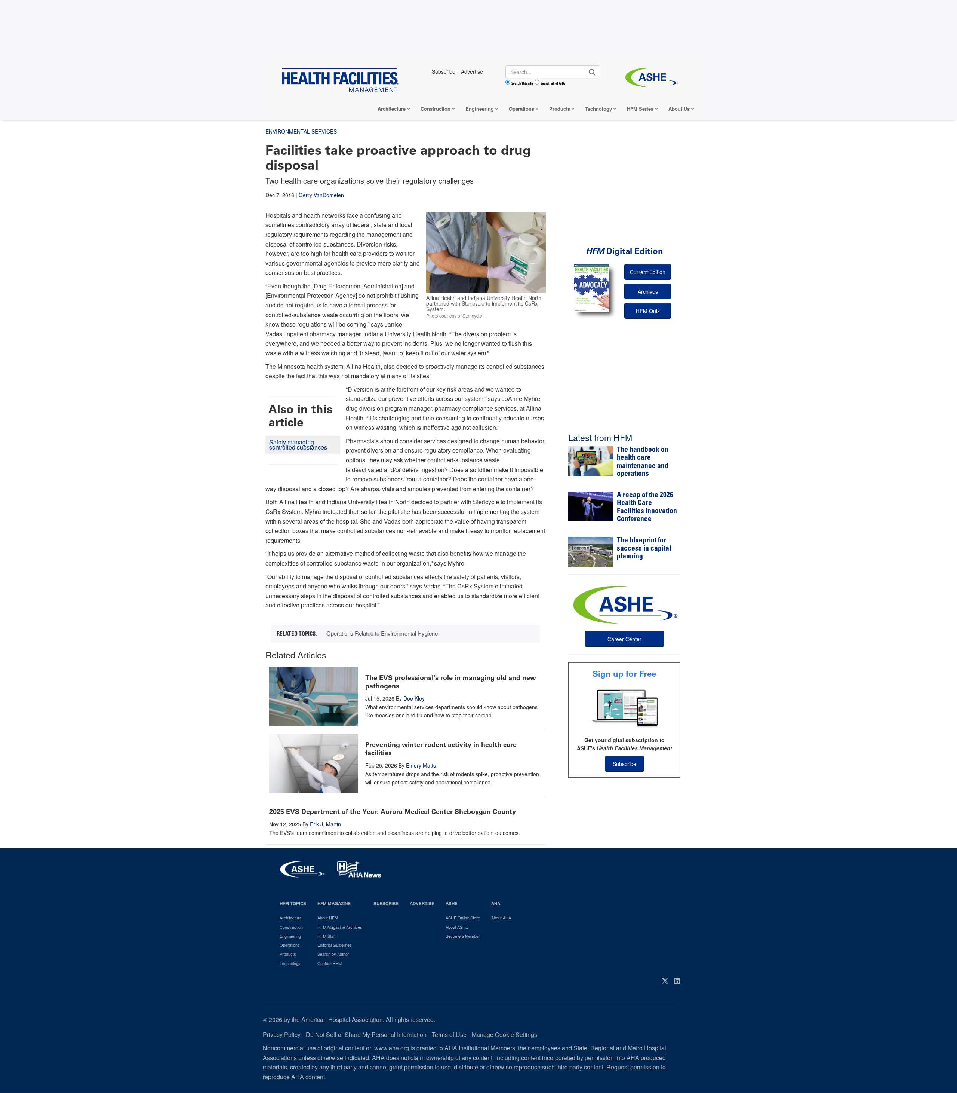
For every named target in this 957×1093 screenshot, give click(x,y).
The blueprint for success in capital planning (644, 548)
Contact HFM (329, 963)
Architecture (392, 108)
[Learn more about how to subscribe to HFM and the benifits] (624, 708)
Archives (648, 291)
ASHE (452, 903)
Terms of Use (449, 1034)
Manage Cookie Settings (504, 1034)
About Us (679, 108)
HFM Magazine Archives (339, 927)
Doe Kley (414, 698)
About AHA (501, 917)
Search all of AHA (553, 83)
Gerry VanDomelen (321, 195)
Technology (598, 108)
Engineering (479, 108)
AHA (495, 903)
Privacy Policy (282, 1034)
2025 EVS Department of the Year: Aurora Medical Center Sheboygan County (392, 812)
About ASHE (457, 927)
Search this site (522, 83)
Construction (435, 108)
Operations (521, 108)
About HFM (327, 917)
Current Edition (647, 272)
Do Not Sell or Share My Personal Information (366, 1034)
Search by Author (333, 953)
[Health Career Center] (624, 603)
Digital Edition (624, 251)
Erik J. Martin (325, 824)
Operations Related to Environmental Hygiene (382, 633)
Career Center (624, 639)
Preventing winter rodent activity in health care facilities (441, 749)
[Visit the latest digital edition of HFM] (591, 288)
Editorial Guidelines (334, 944)
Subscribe (624, 764)
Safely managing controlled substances (298, 444)
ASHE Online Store (463, 917)
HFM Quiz (648, 311)
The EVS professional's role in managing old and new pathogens (450, 682)
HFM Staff (326, 936)
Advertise (422, 903)
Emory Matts (421, 765)
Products (559, 108)
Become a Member (463, 936)
